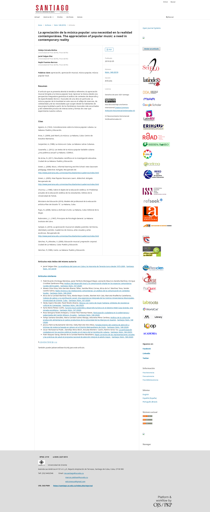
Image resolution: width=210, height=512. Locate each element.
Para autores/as (148, 376)
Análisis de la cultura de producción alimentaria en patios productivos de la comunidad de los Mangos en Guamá (86, 318)
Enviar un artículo (151, 49)
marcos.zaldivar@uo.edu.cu (76, 477)
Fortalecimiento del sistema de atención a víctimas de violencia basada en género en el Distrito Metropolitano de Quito (86, 326)
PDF (110, 49)
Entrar (165, 2)
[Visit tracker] (144, 38)
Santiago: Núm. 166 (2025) (73, 305)
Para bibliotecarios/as (150, 380)
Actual (37, 17)
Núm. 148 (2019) (60, 25)
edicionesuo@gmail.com (75, 481)
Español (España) (150, 398)
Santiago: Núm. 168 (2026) (60, 293)
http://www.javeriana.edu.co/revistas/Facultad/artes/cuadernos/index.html (68, 173)
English (146, 394)
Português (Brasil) (150, 402)
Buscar (171, 17)
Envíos (60, 17)
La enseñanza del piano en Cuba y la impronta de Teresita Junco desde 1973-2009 (91, 266)
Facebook (147, 349)
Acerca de (48, 17)
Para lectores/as (148, 372)
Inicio (40, 25)
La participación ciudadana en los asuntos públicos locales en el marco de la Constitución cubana (87, 331)
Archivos (69, 17)
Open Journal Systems (152, 28)
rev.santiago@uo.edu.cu (74, 473)
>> (56, 342)
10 (52, 342)
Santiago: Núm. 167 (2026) (71, 286)
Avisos (79, 17)
